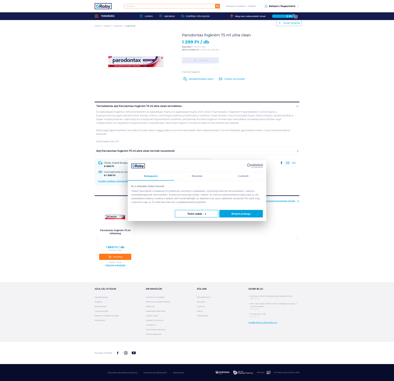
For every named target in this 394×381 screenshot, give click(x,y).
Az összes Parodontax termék (280, 201)
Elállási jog (150, 306)
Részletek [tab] (197, 176)
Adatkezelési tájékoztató (156, 311)
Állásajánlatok (202, 316)
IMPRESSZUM (178, 373)
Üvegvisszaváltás (101, 311)
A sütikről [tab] (243, 176)
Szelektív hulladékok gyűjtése (107, 316)
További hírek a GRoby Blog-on (262, 322)
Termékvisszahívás (153, 334)
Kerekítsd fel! (100, 320)
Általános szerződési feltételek (158, 302)
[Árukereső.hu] (287, 352)
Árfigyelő (98, 302)
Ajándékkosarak (101, 297)
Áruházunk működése (235, 6)
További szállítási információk (113, 181)
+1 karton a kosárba (115, 265)
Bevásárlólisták (101, 306)
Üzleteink (252, 6)
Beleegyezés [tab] (151, 176)
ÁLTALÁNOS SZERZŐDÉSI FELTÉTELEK (122, 373)
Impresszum (151, 325)
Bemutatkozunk (204, 297)
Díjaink (200, 311)
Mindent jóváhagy (241, 213)
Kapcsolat (201, 302)
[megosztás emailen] (287, 165)
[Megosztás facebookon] (281, 165)
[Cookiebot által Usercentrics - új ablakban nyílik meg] (249, 165)
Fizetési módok (152, 316)
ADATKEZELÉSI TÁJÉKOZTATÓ (155, 373)
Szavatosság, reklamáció (155, 329)
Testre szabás (194, 213)
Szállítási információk (154, 320)
